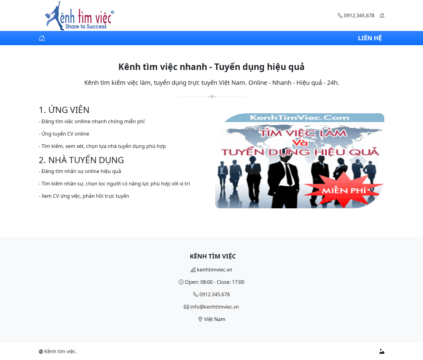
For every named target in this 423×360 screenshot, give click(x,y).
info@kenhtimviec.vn (214, 306)
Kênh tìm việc (57, 351)
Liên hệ (370, 38)
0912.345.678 (358, 15)
